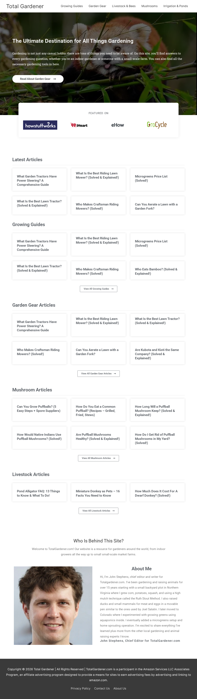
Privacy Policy (80, 688)
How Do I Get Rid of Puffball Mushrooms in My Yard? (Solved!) (155, 439)
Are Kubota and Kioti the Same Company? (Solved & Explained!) (157, 354)
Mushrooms (149, 6)
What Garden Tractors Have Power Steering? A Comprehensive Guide (37, 181)
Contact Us (102, 688)
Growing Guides (72, 6)
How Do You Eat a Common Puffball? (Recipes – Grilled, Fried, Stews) (95, 411)
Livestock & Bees (124, 6)
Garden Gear (97, 6)
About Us (119, 688)
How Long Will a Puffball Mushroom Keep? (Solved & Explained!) (155, 411)
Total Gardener (25, 6)
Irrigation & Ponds (175, 6)
